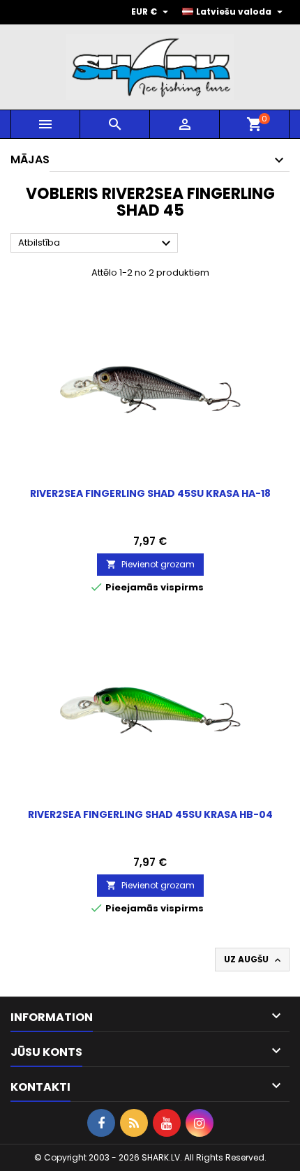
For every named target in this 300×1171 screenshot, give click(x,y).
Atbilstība (96, 243)
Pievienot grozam (150, 564)
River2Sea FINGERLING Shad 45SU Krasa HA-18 (150, 493)
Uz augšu (253, 959)
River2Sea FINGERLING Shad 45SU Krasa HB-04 (150, 814)
